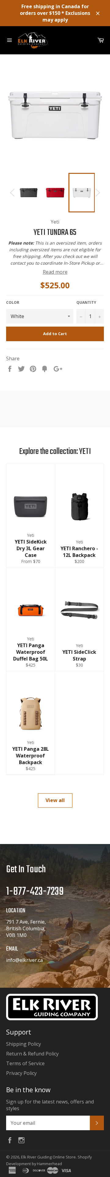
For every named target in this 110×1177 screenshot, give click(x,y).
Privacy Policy (21, 1073)
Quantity (86, 302)
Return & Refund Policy (32, 1053)
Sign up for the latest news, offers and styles (50, 1105)
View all (55, 800)
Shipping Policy (23, 1044)
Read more (55, 272)
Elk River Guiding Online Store (48, 1157)
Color (12, 302)
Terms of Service (25, 1063)
